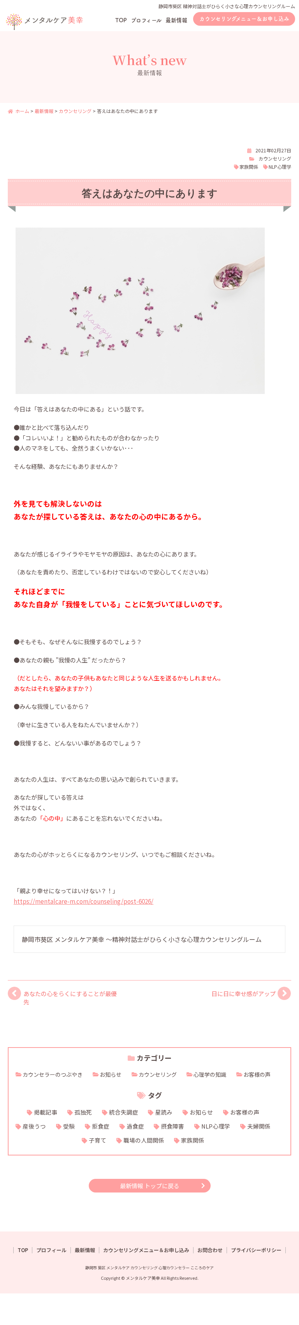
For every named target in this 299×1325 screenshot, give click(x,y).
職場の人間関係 (143, 1140)
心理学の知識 (209, 1074)
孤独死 (83, 1112)
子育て (97, 1140)
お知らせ (110, 1074)
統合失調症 (123, 1112)
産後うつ (34, 1126)
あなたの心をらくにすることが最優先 (70, 997)
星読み (163, 1112)
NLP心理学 (280, 166)
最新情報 (176, 20)
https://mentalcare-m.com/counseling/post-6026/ (83, 901)
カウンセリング (275, 158)
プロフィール (146, 20)
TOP (121, 20)
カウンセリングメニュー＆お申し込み (244, 18)
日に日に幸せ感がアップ (243, 993)
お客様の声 (257, 1074)
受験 (69, 1126)
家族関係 (248, 166)
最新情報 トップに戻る (149, 1186)
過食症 (135, 1126)
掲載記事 (45, 1112)
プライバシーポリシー (256, 1250)
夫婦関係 (259, 1126)
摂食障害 (172, 1126)
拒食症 (100, 1126)
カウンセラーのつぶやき (53, 1074)
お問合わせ (210, 1250)
